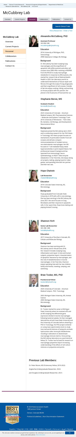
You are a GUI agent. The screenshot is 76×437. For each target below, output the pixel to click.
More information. (41, 435)
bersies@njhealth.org (48, 106)
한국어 (41, 429)
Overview (7, 19)
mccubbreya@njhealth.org (50, 45)
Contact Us (67, 19)
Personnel (32, 19)
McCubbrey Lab (25, 6)
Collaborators (44, 19)
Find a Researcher (56, 31)
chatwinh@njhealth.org (49, 178)
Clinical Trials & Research (16, 4)
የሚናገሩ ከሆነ (56, 429)
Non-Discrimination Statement (53, 417)
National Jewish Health (40, 407)
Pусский (48, 429)
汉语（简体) (34, 429)
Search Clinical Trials (62, 26)
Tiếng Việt (20, 429)
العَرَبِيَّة (64, 429)
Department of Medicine (56, 4)
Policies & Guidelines (34, 417)
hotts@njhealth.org (47, 230)
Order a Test (67, 31)
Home (5, 4)
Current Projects (20, 19)
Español (12, 429)
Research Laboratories (12, 6)
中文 (26, 429)
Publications (56, 19)
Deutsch (70, 429)
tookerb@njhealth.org (48, 282)
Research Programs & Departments (36, 4)
